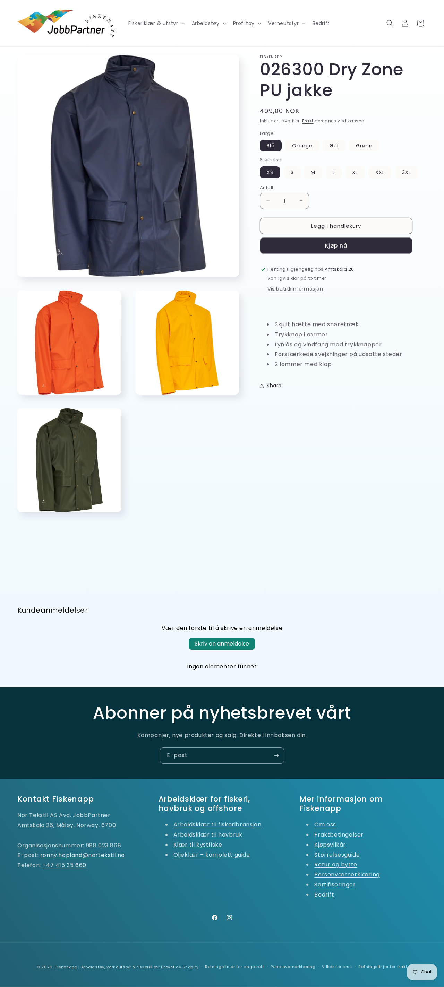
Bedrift (324, 895)
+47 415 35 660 (64, 865)
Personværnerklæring (346, 874)
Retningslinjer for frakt (382, 966)
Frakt (308, 121)
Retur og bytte (335, 864)
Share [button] (274, 385)
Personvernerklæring (293, 966)
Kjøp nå (336, 245)
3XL (406, 171)
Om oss (325, 825)
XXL (380, 171)
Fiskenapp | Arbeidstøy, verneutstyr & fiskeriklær (107, 967)
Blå (271, 145)
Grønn (364, 145)
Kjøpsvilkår (330, 845)
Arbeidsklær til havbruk (207, 835)
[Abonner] (276, 755)
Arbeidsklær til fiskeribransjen (217, 825)
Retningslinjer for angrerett (234, 966)
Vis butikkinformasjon (295, 288)
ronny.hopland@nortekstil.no (82, 855)
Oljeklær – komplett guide (211, 855)
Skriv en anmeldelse (222, 644)
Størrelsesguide (337, 855)
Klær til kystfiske (197, 845)
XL (355, 171)
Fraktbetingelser (339, 835)
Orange (302, 145)
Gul (334, 145)
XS (270, 171)
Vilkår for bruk (337, 966)
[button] (156, 23)
